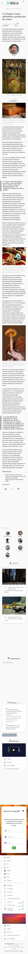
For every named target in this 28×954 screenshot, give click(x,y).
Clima (8, 877)
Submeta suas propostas (11, 769)
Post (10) (19, 703)
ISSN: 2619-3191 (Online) (18, 943)
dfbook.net (17, 945)
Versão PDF (14, 563)
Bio (7, 867)
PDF (16, 25)
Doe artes (8, 762)
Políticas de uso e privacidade (11, 950)
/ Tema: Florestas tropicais (14, 8)
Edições (9, 870)
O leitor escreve (11, 905)
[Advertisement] (14, 508)
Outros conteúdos (5, 567)
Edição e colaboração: (6, 527)
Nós (8, 864)
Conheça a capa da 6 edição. (14, 95)
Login (21, 951)
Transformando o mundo (13, 898)
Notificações (8, 662)
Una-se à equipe (9, 766)
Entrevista (9, 895)
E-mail (9, 843)
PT (25, 1)
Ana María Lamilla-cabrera (13, 716)
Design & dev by (13, 945)
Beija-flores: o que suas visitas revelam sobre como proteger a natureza (13, 727)
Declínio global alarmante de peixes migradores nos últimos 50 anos (13, 619)
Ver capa (20, 95)
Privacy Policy (16, 947)
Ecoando (9, 902)
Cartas (9, 759)
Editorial (9, 860)
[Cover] (14, 919)
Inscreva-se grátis (9, 735)
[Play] (14, 750)
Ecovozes (9, 892)
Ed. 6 (8, 8)
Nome (9, 830)
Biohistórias (10, 885)
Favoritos (9, 880)
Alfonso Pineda (7, 24)
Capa (8, 874)
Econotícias (10, 888)
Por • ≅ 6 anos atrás (9, 24)
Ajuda (8, 925)
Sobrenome (11, 836)
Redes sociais (14, 99)
